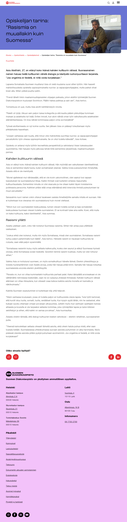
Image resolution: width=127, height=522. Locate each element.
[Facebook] (111, 357)
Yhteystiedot (11, 438)
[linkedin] (20, 514)
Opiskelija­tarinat (33, 55)
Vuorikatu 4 (69, 393)
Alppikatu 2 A (11, 396)
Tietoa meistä (11, 486)
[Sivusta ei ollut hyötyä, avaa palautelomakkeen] (16, 357)
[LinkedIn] (118, 357)
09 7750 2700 (71, 422)
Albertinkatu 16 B (72, 407)
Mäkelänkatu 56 (12, 421)
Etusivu (8, 55)
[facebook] (14, 514)
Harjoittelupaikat (12, 496)
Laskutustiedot (12, 449)
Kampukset (10, 443)
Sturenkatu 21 (11, 409)
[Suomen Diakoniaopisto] (13, 2)
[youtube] (27, 514)
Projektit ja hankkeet (14, 502)
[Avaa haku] (109, 2)
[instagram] (8, 514)
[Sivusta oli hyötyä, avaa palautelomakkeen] (9, 357)
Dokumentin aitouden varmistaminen (21, 470)
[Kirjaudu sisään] (113, 2)
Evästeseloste (11, 475)
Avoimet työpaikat (13, 491)
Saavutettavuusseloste (15, 454)
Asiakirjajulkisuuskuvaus (16, 459)
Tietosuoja (10, 464)
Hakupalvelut (11, 480)
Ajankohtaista (19, 55)
